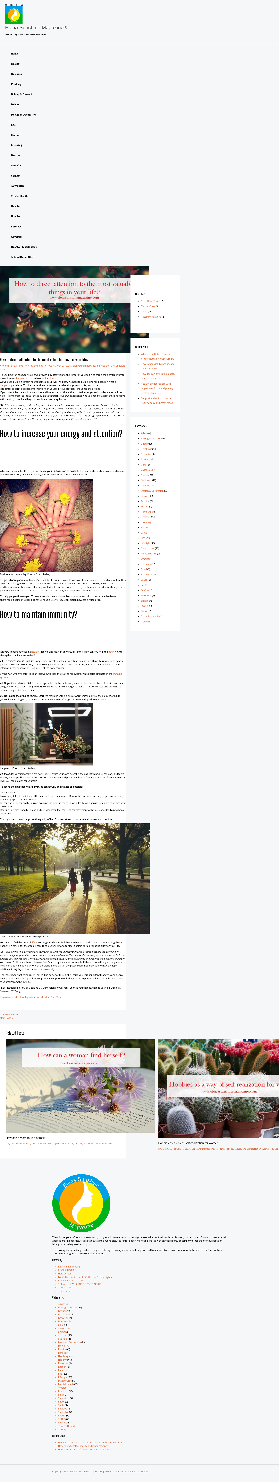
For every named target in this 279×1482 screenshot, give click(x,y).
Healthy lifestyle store (24, 247)
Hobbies (229, 1148)
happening (6, 385)
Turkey (145, 621)
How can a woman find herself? (26, 1137)
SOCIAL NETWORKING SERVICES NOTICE (80, 1284)
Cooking (16, 84)
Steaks (144, 611)
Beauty (15, 64)
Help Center (64, 1273)
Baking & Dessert (21, 94)
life (52, 378)
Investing (16, 145)
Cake (143, 464)
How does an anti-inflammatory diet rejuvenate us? (86, 1449)
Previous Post (9, 1014)
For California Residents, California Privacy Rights (85, 1277)
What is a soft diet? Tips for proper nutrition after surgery (90, 1442)
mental (4, 369)
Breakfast (146, 449)
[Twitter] (6, 5)
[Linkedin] (11, 5)
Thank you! (64, 1291)
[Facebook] (17, 5)
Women (266, 1148)
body (111, 651)
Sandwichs (146, 574)
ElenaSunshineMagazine (86, 365)
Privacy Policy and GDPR (71, 1280)
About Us (16, 165)
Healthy (15, 206)
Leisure (237, 1148)
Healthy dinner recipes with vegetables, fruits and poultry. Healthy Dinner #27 (157, 388)
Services (16, 226)
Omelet (145, 558)
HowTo (15, 216)
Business (16, 74)
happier (20, 378)
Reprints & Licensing (69, 1266)
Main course (147, 548)
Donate (15, 155)
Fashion (15, 135)
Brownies (146, 454)
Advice (144, 433)
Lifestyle (120, 365)
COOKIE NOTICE (67, 1270)
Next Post (7, 1018)
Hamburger (147, 511)
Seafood (145, 590)
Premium (146, 564)
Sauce (144, 579)
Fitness (145, 506)
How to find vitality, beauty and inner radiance (83, 1446)
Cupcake (145, 485)
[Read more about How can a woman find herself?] (80, 1131)
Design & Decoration (23, 114)
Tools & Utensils (150, 616)
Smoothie (146, 595)
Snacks (145, 600)
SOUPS (145, 606)
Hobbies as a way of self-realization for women (188, 1143)
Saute (144, 585)
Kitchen (145, 527)
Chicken (145, 475)
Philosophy (89, 1143)
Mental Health (19, 196)
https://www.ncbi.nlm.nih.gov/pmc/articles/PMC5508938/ (30, 997)
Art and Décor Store (23, 257)
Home (14, 53)
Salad (144, 569)
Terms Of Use (65, 1287)
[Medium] (22, 5)
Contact (15, 176)
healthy (35, 651)
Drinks (15, 104)
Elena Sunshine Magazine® (36, 27)
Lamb (144, 532)
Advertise (17, 237)
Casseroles (147, 469)
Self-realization (254, 1148)
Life (13, 125)
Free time (219, 1148)
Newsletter (17, 186)
